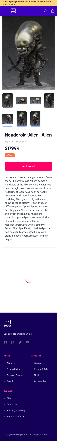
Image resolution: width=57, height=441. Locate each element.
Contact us (12, 404)
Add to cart (28, 166)
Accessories (40, 381)
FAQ (9, 398)
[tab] (7, 100)
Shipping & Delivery (16, 410)
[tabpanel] (28, 53)
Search (10, 381)
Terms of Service (15, 375)
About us (11, 363)
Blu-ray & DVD (41, 369)
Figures (37, 363)
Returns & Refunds (15, 416)
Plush (36, 375)
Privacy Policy (13, 369)
